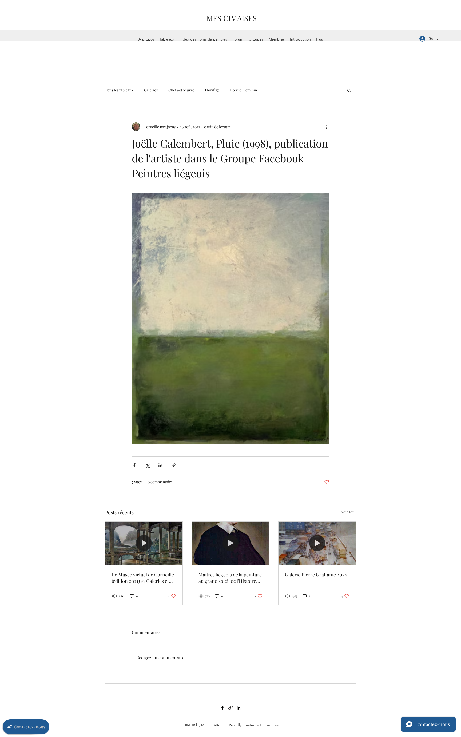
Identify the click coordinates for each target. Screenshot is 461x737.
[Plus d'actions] (326, 127)
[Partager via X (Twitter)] (147, 465)
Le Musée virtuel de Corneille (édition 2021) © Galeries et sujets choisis (143, 577)
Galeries (151, 90)
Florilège (212, 90)
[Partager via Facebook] (134, 465)
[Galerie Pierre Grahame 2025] (317, 543)
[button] (349, 90)
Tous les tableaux (119, 90)
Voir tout (348, 511)
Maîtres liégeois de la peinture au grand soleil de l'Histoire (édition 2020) (230, 577)
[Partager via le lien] (173, 465)
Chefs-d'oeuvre (181, 90)
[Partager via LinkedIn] (160, 465)
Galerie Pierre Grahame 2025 (316, 574)
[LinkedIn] (238, 707)
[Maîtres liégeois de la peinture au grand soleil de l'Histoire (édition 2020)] (230, 543)
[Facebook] (222, 707)
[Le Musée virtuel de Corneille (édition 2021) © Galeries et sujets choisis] (143, 543)
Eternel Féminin (243, 90)
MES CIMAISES (231, 18)
